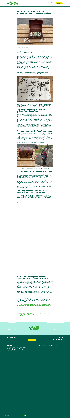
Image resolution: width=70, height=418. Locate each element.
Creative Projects (49, 3)
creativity (34, 304)
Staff (43, 306)
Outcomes (24, 306)
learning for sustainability (37, 305)
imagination (29, 305)
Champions (29, 304)
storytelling (46, 306)
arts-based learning (23, 304)
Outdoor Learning (38, 3)
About (44, 2)
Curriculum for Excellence (42, 304)
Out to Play (19, 306)
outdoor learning (30, 306)
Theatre (30, 3)
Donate (52, 2)
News (48, 2)
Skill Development (38, 306)
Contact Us (59, 3)
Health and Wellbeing (21, 305)
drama (49, 304)
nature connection (47, 305)
